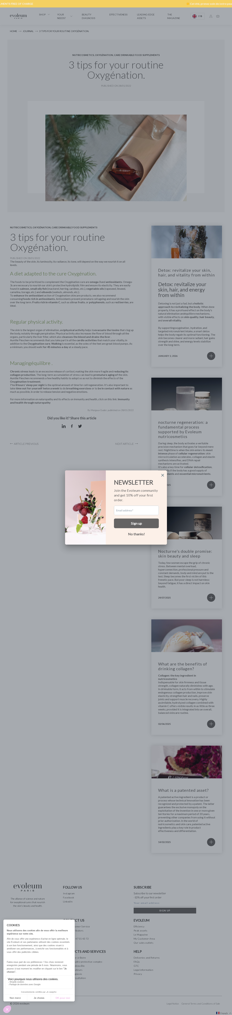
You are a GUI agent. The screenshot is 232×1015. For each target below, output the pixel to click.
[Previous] (12, 3)
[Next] (219, 3)
